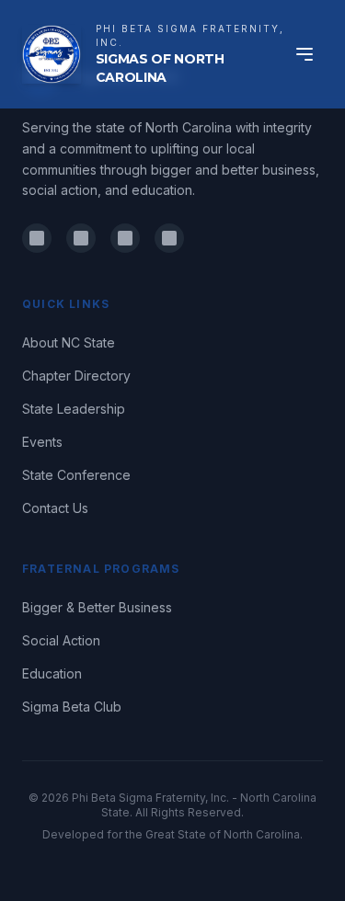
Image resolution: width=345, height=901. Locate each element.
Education (52, 673)
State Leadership (73, 408)
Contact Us (55, 508)
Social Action (61, 640)
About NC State (68, 342)
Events (42, 442)
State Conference (76, 475)
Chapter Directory (76, 375)
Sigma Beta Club (71, 706)
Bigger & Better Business (97, 607)
